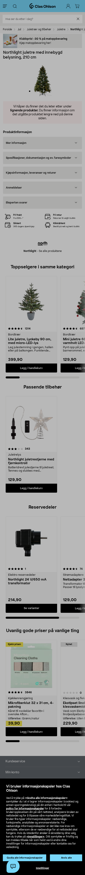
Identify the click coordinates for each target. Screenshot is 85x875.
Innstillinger (42, 868)
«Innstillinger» (35, 836)
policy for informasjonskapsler (25, 808)
